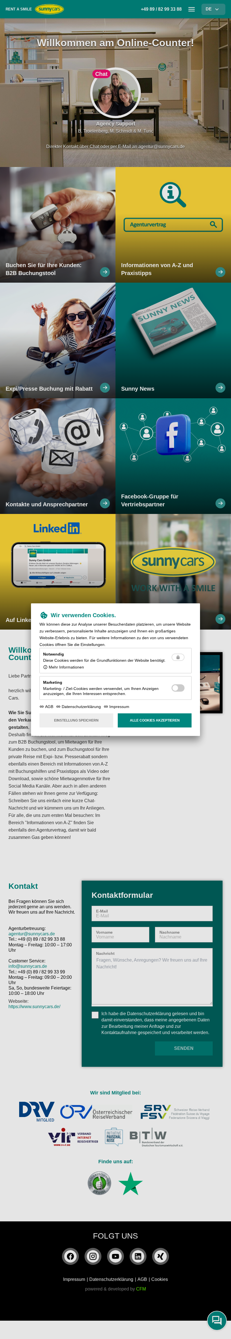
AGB (49, 706)
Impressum (119, 706)
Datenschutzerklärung (81, 706)
